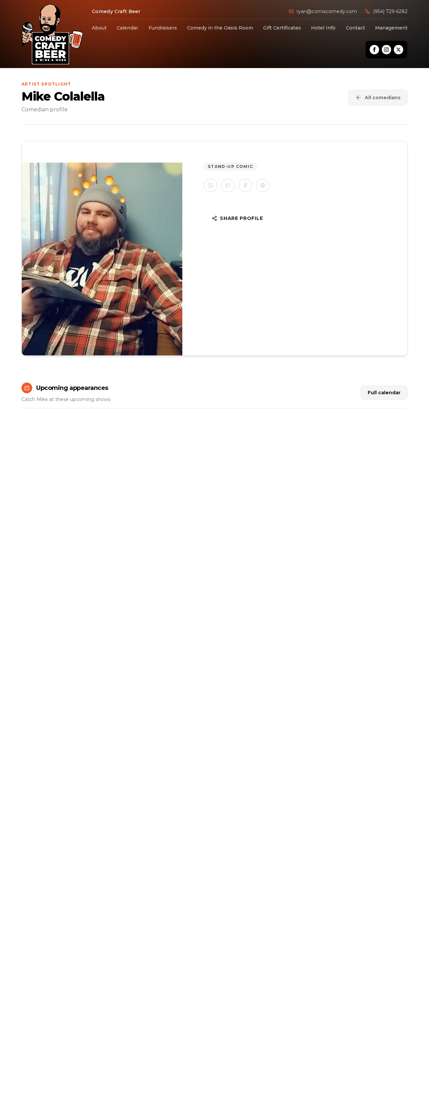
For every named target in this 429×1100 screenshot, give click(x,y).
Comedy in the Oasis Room (220, 28)
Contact (355, 28)
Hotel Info (323, 28)
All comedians (383, 98)
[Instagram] (386, 49)
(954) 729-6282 (390, 11)
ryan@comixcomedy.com (327, 11)
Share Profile (241, 218)
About (99, 28)
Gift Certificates (282, 28)
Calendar (127, 28)
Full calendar (384, 393)
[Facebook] (374, 49)
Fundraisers (162, 28)
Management (391, 28)
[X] (398, 49)
